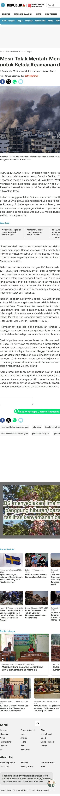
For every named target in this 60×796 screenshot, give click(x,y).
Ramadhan (25, 749)
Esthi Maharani (31, 76)
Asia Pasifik (40, 20)
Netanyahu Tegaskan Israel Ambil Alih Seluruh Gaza (11, 232)
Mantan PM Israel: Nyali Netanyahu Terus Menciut (35, 232)
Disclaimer (4, 766)
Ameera (3, 730)
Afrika (50, 20)
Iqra (22, 734)
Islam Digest (46, 734)
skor (38, 14)
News (2, 738)
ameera (6, 14)
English (44, 745)
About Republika (7, 762)
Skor (43, 730)
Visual (23, 745)
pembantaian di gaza (40, 433)
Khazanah (4, 734)
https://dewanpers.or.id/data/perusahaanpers (22, 781)
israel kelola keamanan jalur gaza (14, 433)
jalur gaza (37, 427)
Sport (43, 738)
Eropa (19, 20)
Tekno (23, 742)
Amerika (29, 20)
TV (1, 749)
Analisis (24, 738)
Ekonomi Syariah (23, 14)
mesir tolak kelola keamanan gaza (14, 427)
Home (2, 51)
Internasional (12, 51)
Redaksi (24, 762)
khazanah (51, 14)
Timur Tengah (8, 20)
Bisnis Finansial (47, 742)
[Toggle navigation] (3, 5)
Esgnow (3, 745)
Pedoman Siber (47, 762)
